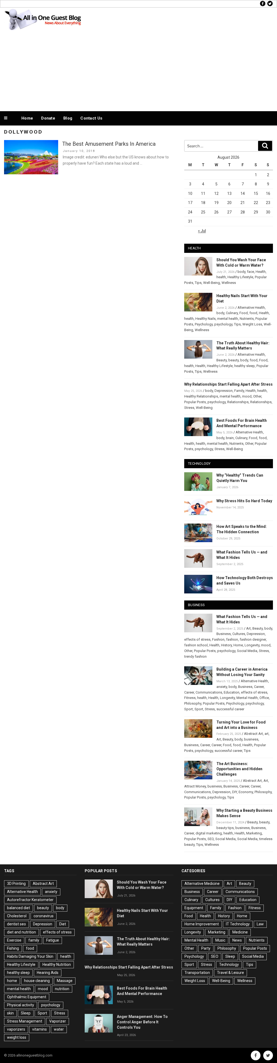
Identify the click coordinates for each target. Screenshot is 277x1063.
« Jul (202, 231)
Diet (62, 924)
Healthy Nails (205, 319)
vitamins (39, 1029)
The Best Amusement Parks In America (109, 144)
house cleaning (37, 981)
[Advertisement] (138, 69)
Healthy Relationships (201, 396)
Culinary (232, 313)
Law (260, 924)
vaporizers (16, 1029)
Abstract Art (253, 734)
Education (231, 692)
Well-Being (211, 283)
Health (261, 272)
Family (239, 391)
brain (230, 438)
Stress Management (24, 1021)
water (59, 1029)
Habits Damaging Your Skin (30, 956)
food (253, 313)
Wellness (229, 283)
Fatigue (52, 940)
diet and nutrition (21, 932)
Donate (48, 118)
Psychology (204, 324)
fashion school (196, 645)
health (221, 277)
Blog (67, 118)
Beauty (221, 360)
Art (248, 628)
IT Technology (238, 924)
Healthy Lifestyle (240, 277)
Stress (189, 408)
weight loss (16, 1037)
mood (247, 396)
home (12, 981)
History (226, 645)
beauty (233, 360)
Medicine (240, 932)
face (250, 272)
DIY (234, 792)
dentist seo (16, 924)
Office (264, 698)
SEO (210, 839)
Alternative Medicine (202, 883)
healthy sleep (244, 366)
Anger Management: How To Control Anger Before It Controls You (142, 1022)
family (33, 940)
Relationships (238, 402)
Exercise (14, 940)
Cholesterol (17, 916)
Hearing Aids (47, 972)
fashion (232, 639)
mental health (227, 319)
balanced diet (18, 908)
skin (10, 1013)
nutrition (62, 989)
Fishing (13, 948)
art (267, 734)
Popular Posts (195, 402)
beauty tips (225, 828)
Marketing (254, 833)
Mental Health (247, 698)
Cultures (238, 634)
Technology (229, 964)
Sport (188, 709)
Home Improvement (201, 924)
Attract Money (195, 786)
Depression (224, 391)
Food (243, 313)
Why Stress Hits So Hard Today (244, 501)
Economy (246, 792)
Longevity (252, 645)
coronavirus (44, 916)
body (241, 272)
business (251, 739)
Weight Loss (252, 324)
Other (257, 396)
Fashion (218, 639)
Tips (198, 283)
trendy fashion (195, 656)
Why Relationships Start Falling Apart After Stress (228, 384)
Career (259, 687)
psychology (223, 324)
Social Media (247, 651)
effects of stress (197, 639)
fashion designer (253, 639)
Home (27, 118)
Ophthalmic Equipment (26, 997)
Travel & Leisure (230, 972)
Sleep (26, 1013)
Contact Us (91, 118)
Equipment (193, 908)
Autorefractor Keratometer (30, 900)
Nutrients (247, 319)
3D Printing (16, 883)
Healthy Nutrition (56, 964)
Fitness (190, 698)
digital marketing (209, 833)
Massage (64, 981)
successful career (230, 709)
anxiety (221, 687)
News (237, 940)
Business (223, 634)
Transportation (197, 972)
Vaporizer (57, 1021)
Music (220, 940)
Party (205, 948)
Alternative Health (251, 307)
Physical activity (20, 1005)
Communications (209, 692)
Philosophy (192, 703)
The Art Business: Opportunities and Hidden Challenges (239, 769)
